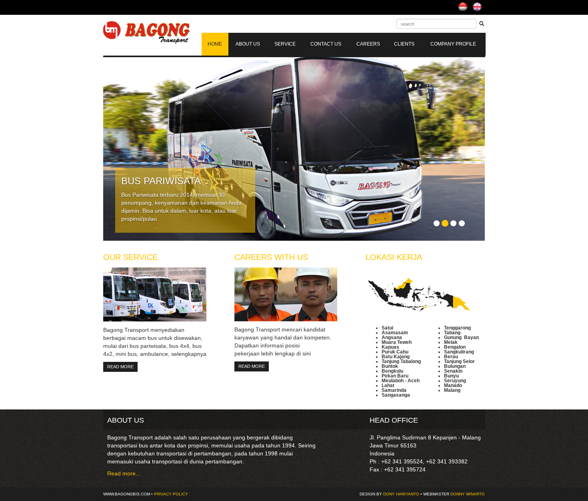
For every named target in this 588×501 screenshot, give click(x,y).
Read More (120, 366)
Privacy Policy (171, 494)
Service (285, 44)
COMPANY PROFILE (453, 44)
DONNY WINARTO (467, 494)
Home (215, 44)
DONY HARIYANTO (401, 494)
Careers (368, 44)
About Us (248, 44)
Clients (404, 44)
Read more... (123, 473)
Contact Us (325, 44)
